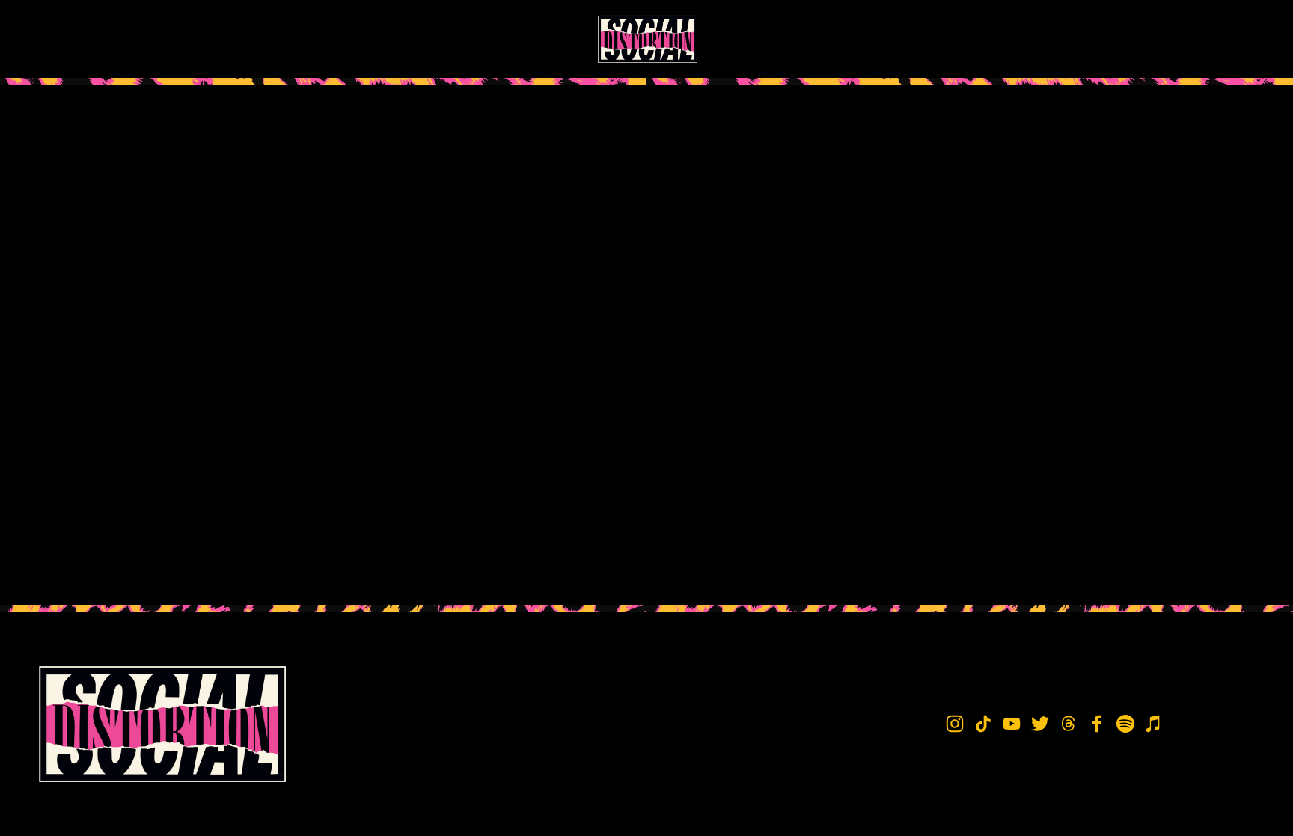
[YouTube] (1094, 38)
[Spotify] (1215, 38)
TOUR (106, 39)
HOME (57, 39)
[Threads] (1155, 38)
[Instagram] (1033, 38)
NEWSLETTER (230, 39)
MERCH (158, 39)
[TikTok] (1064, 38)
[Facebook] (1186, 38)
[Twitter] (1124, 38)
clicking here (257, 223)
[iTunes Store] (1246, 38)
